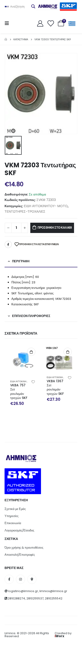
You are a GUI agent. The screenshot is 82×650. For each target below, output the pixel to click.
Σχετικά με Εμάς (15, 509)
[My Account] (40, 23)
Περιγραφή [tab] (20, 261)
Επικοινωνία (13, 523)
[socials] (9, 579)
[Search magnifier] (33, 6)
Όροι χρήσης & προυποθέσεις (24, 547)
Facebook (8, 244)
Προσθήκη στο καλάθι (55, 227)
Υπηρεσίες (11, 516)
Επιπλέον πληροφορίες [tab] (31, 316)
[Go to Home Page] (6, 39)
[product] (23, 360)
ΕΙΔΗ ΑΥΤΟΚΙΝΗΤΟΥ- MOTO (46, 206)
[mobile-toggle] (8, 23)
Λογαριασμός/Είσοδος (19, 530)
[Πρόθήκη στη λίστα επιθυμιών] (33, 381)
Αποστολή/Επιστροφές (20, 554)
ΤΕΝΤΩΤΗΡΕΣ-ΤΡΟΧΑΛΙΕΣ (25, 211)
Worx (59, 636)
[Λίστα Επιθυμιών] (50, 23)
